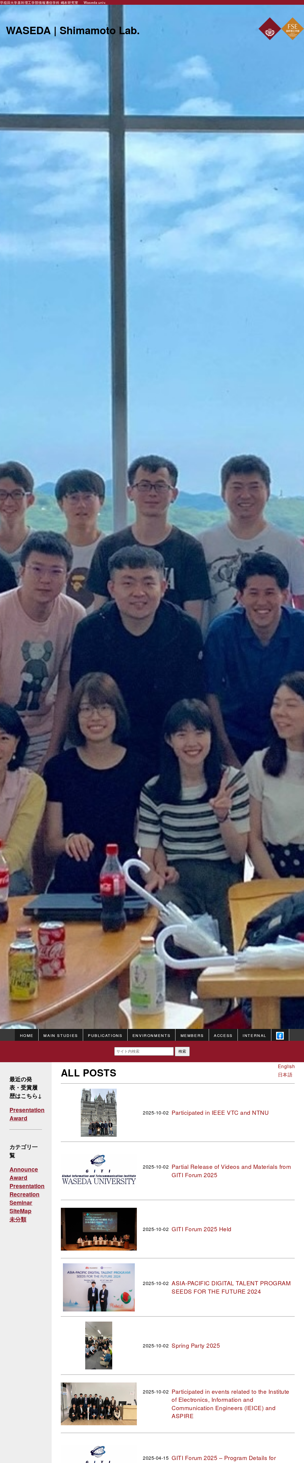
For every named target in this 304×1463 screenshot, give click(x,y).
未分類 (18, 1219)
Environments (151, 1034)
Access (223, 1034)
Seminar (21, 1202)
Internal (254, 1034)
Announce (24, 1169)
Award (18, 1118)
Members (192, 1034)
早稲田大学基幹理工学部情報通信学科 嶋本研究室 (39, 2)
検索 (182, 1051)
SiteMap (20, 1211)
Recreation (24, 1194)
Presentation (27, 1110)
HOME (27, 1034)
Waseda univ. (95, 2)
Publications (105, 1034)
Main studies (60, 1034)
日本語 (285, 1074)
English (286, 1066)
